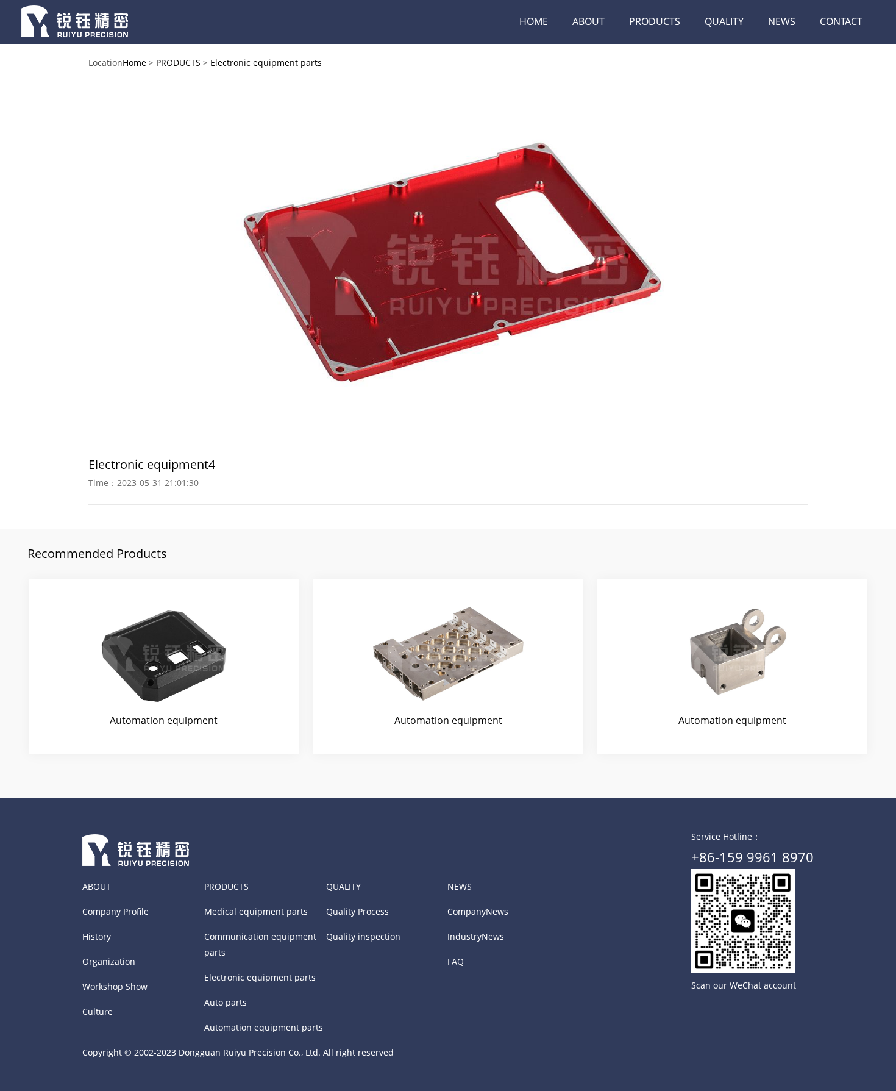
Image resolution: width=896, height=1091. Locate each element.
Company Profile (115, 911)
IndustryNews (475, 936)
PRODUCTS (654, 21)
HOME (533, 21)
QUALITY (724, 21)
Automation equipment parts (263, 1027)
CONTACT (841, 21)
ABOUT (588, 21)
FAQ (455, 961)
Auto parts (225, 1002)
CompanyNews (477, 911)
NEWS (781, 21)
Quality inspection (363, 936)
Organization (108, 961)
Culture (97, 1011)
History (96, 936)
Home (134, 62)
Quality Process (357, 911)
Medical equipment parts (256, 911)
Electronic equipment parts (266, 62)
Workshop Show (115, 986)
